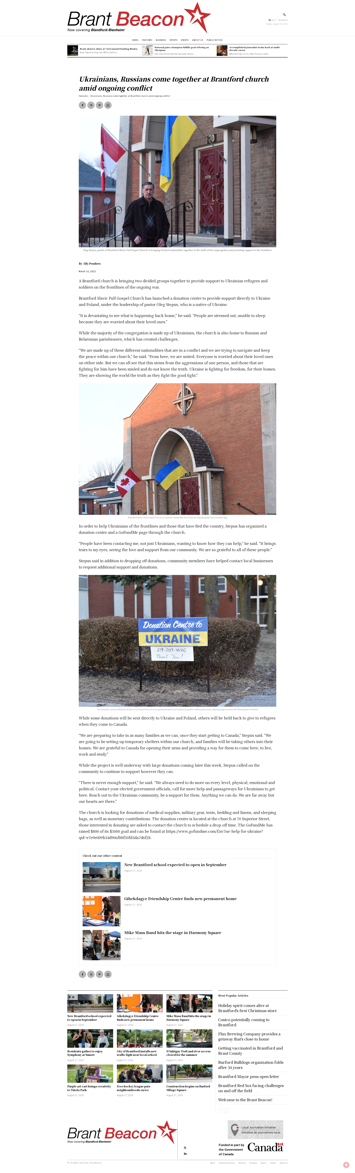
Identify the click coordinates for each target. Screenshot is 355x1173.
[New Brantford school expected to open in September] (102, 877)
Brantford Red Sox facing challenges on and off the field (251, 1088)
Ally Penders (92, 263)
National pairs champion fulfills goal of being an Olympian (182, 48)
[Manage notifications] (346, 1165)
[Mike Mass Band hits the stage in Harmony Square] (102, 945)
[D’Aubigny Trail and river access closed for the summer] (189, 1038)
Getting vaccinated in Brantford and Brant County (250, 1050)
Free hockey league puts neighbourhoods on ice (133, 1088)
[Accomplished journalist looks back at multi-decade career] (222, 50)
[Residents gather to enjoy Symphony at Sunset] (90, 1038)
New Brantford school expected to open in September (175, 864)
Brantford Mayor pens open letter (248, 1076)
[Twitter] (91, 105)
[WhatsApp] (108, 105)
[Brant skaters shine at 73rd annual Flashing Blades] (72, 50)
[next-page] (226, 1110)
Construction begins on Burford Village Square (188, 1088)
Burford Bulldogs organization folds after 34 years (250, 1065)
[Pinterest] (99, 105)
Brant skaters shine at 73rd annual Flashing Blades (108, 48)
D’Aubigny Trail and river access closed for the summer (188, 1053)
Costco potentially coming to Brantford (243, 1022)
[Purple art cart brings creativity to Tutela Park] (90, 1074)
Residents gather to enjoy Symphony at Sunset (85, 1053)
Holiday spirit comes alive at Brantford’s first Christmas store (247, 1008)
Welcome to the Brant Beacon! (245, 1099)
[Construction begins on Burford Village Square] (189, 1074)
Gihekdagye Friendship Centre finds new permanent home (180, 898)
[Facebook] (82, 105)
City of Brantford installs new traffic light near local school (137, 1053)
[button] (284, 14)
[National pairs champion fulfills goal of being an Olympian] (147, 50)
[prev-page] (220, 1110)
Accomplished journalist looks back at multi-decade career (254, 48)
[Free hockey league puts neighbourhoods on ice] (140, 1074)
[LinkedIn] (185, 1154)
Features (83, 95)
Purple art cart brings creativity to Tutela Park (89, 1088)
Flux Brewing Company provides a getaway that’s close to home (249, 1036)
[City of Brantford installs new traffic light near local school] (140, 1038)
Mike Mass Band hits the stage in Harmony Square (172, 932)
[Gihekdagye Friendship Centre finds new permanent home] (102, 911)
